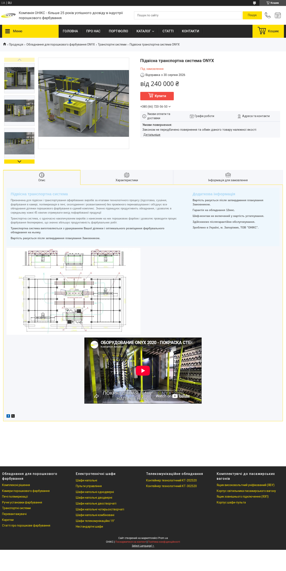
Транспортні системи (112, 44)
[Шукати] (252, 15)
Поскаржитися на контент (130, 541)
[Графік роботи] (278, 15)
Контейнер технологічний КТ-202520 (171, 480)
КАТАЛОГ (144, 31)
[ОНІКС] (8, 15)
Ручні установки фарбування (22, 502)
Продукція (16, 44)
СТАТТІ (168, 31)
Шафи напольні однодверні (95, 492)
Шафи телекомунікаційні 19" (95, 521)
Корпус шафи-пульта (231, 502)
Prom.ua (163, 538)
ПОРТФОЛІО (118, 31)
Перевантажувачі (14, 514)
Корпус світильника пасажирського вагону (246, 491)
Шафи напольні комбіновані (95, 515)
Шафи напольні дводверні (94, 497)
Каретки (8, 519)
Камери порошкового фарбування (26, 491)
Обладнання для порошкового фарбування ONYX (60, 44)
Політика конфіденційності (164, 541)
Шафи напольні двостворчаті (96, 503)
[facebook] (8, 416)
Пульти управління (89, 486)
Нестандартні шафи (89, 526)
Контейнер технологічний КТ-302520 (171, 486)
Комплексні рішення (16, 485)
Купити (160, 96)
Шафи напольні (86, 480)
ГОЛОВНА (70, 31)
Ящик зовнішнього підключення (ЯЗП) (243, 496)
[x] (13, 416)
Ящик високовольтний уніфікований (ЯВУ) (245, 485)
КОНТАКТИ (190, 31)
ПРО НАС (93, 31)
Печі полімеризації (15, 496)
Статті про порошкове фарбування (26, 525)
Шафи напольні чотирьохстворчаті (100, 509)
